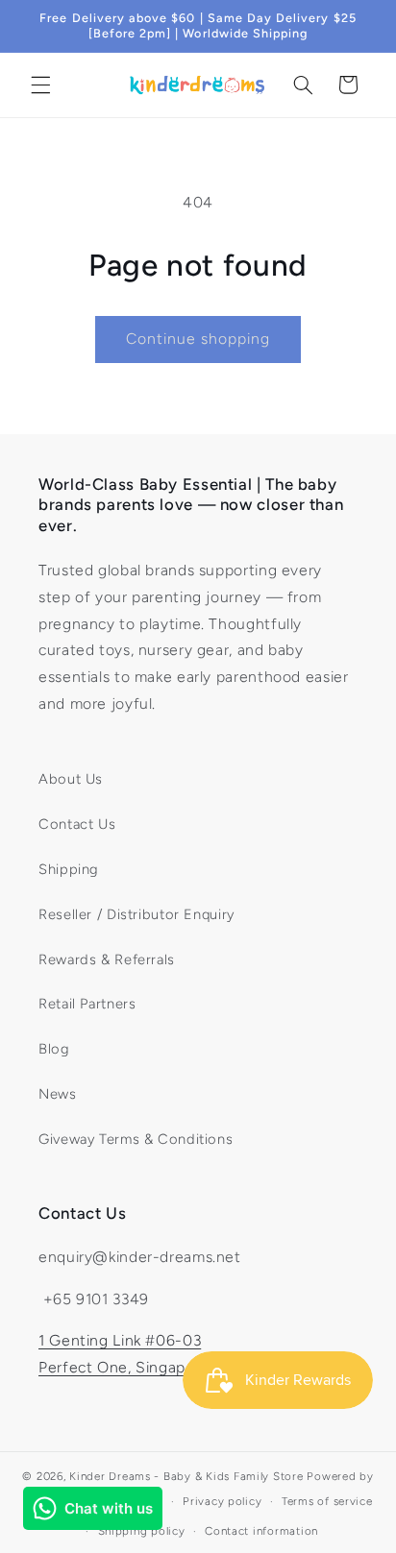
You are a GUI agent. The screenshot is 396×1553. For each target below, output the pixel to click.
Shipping (68, 869)
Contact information (261, 1531)
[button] (40, 84)
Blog (54, 1048)
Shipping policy (142, 1531)
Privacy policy (222, 1501)
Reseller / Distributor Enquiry (136, 914)
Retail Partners (87, 1003)
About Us (70, 779)
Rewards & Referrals (106, 959)
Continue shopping (198, 338)
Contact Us (76, 824)
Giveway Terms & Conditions (135, 1139)
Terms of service (327, 1501)
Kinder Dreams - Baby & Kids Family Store (186, 1476)
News (57, 1094)
